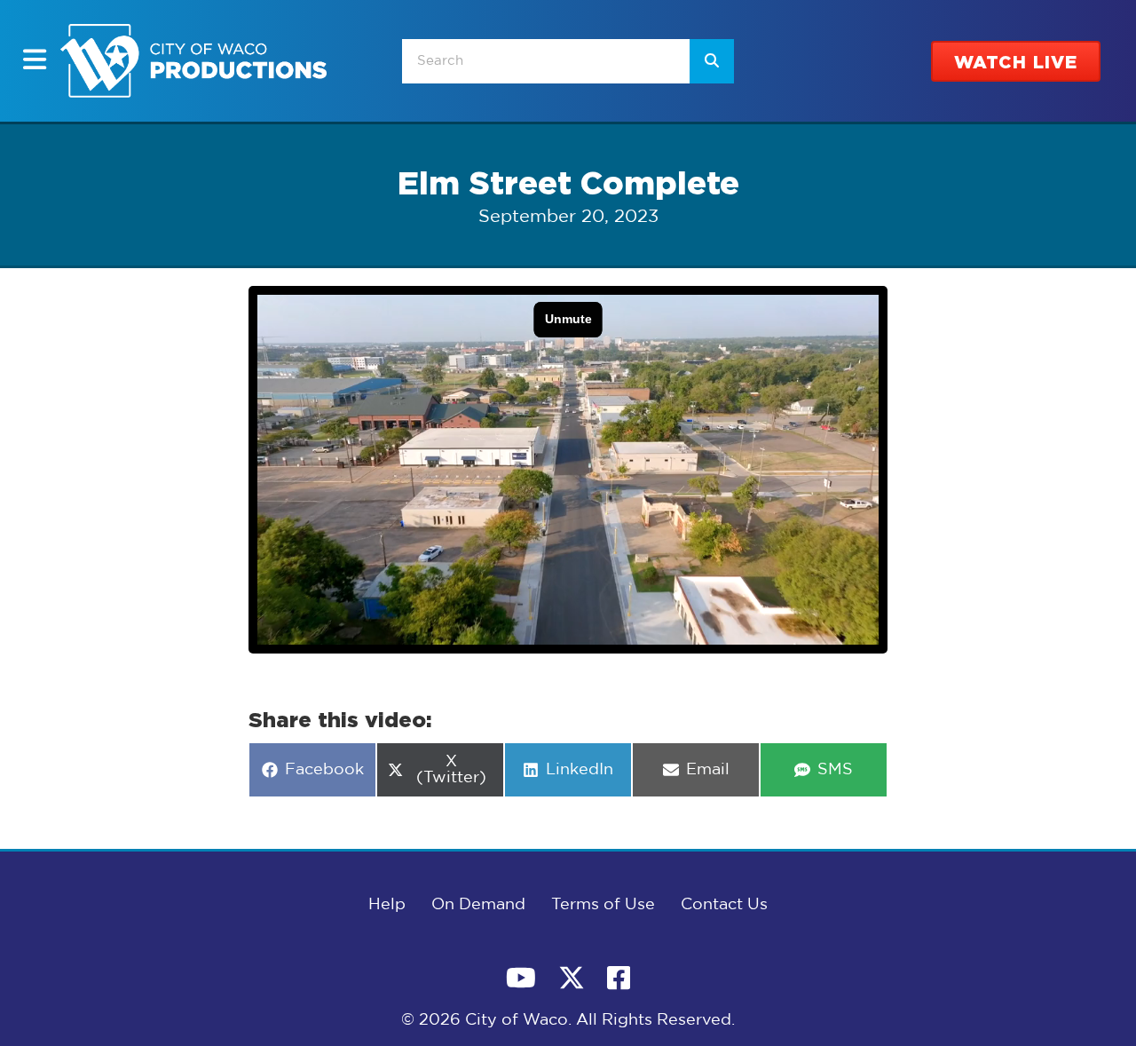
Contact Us (724, 905)
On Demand (478, 905)
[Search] (712, 61)
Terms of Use (603, 905)
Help (387, 905)
